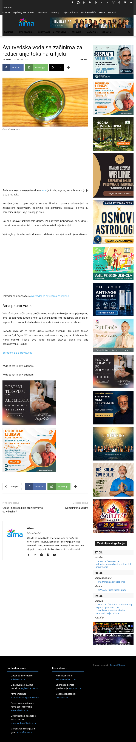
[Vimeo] (113, 2)
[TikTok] (101, 2)
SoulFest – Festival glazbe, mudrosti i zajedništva (110, 612)
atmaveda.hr (62, 697)
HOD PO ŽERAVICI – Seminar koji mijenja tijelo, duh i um (114, 606)
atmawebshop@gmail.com (25, 697)
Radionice (106, 32)
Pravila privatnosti (107, 12)
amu (44, 190)
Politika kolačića (88, 12)
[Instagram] (78, 2)
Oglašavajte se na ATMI (23, 12)
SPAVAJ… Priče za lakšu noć (112, 589)
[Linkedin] (84, 2)
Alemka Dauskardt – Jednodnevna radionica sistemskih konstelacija (114, 564)
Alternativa (59, 32)
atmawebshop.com (66, 679)
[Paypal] (90, 2)
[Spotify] (43, 555)
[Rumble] (95, 2)
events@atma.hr (19, 710)
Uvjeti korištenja (70, 12)
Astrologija (25, 32)
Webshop (55, 12)
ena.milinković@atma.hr (23, 723)
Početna (8, 32)
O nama (6, 12)
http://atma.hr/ (34, 533)
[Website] (119, 2)
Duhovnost (44, 32)
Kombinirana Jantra (76, 507)
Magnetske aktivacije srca (111, 581)
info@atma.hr (18, 679)
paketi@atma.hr (24, 732)
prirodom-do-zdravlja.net (17, 352)
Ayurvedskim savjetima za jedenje (49, 295)
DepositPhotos (117, 665)
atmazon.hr (75, 688)
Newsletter (42, 12)
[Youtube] (131, 2)
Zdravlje (76, 32)
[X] (107, 2)
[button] (129, 32)
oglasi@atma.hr (29, 688)
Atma (8, 59)
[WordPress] (125, 2)
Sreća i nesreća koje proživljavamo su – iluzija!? (22, 509)
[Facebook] (72, 2)
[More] (68, 67)
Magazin (91, 32)
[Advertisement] (45, 160)
